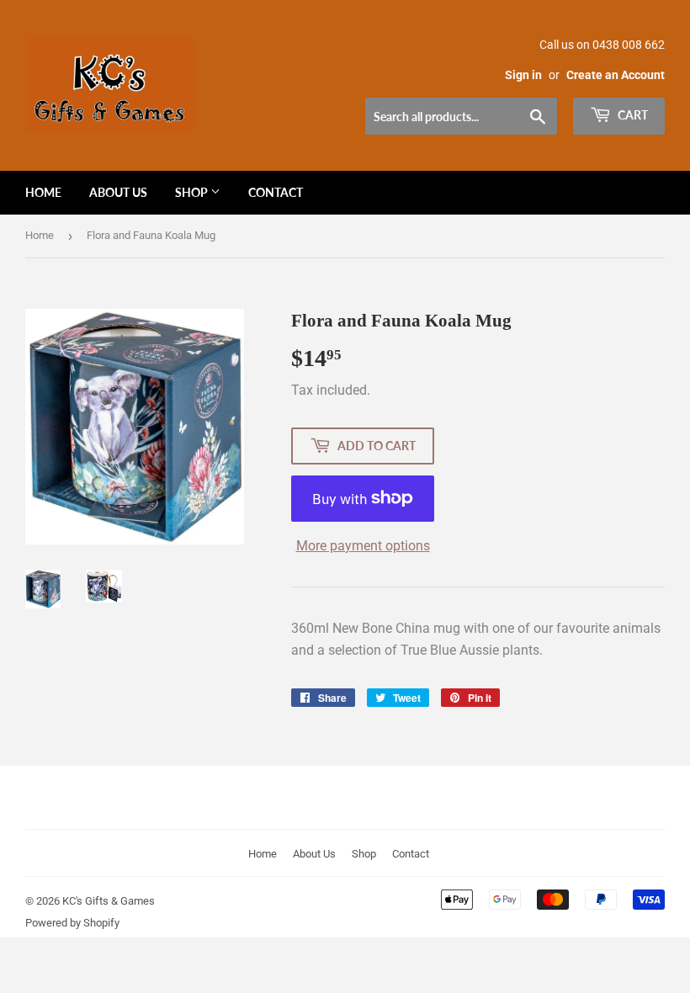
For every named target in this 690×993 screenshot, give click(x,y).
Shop (192, 192)
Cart (631, 115)
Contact (275, 192)
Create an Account (615, 75)
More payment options (363, 546)
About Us (118, 192)
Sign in (523, 75)
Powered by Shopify (72, 922)
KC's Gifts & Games (108, 901)
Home (43, 192)
